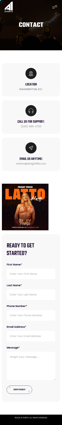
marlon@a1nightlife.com (31, 163)
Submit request (19, 389)
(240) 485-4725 (31, 126)
